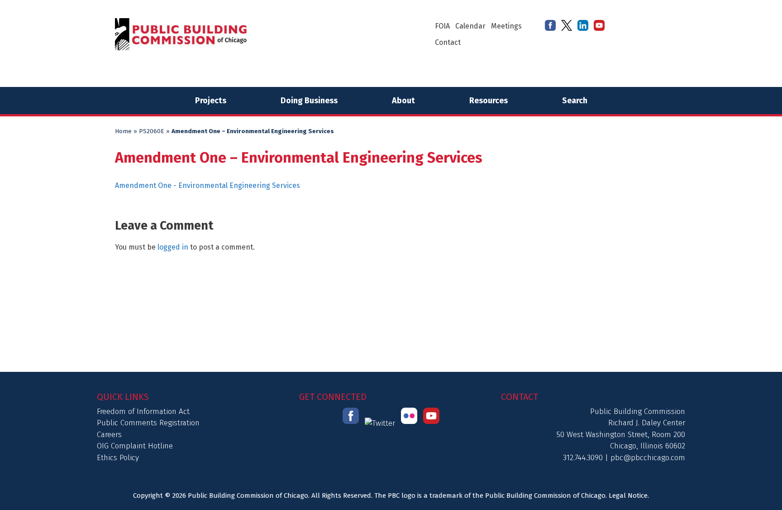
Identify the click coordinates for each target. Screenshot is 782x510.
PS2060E (151, 131)
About (403, 101)
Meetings (506, 26)
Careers (109, 434)
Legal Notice (628, 495)
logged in (172, 247)
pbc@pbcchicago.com (647, 457)
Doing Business (309, 101)
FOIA (442, 26)
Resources (488, 101)
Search (574, 101)
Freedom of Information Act (143, 411)
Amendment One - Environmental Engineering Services (207, 185)
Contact (448, 42)
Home (123, 131)
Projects (210, 101)
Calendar (470, 26)
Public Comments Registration (148, 423)
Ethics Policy (118, 457)
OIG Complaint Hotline (135, 446)
